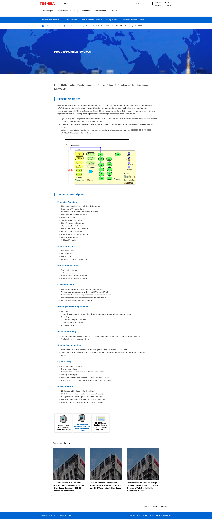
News (114, 11)
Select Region (47, 11)
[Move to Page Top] (207, 515)
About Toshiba (100, 11)
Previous (47, 471)
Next (164, 471)
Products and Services (66, 11)
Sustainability (85, 11)
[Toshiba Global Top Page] (49, 3)
